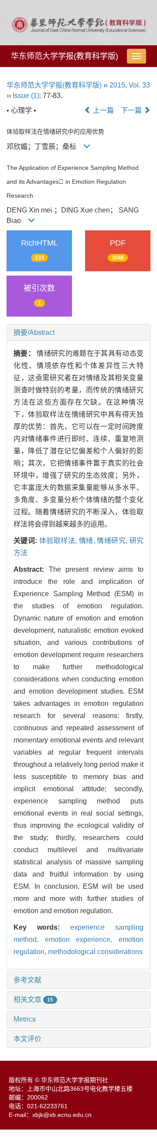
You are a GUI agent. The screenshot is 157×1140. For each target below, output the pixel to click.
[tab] (78, 332)
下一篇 (132, 110)
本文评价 (27, 1038)
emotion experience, (82, 939)
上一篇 (102, 110)
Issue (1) (26, 95)
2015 (117, 85)
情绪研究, (113, 540)
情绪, (88, 540)
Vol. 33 (139, 85)
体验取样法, (59, 540)
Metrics (25, 1019)
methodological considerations (95, 951)
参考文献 (27, 980)
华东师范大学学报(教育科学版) (64, 56)
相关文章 (33, 999)
